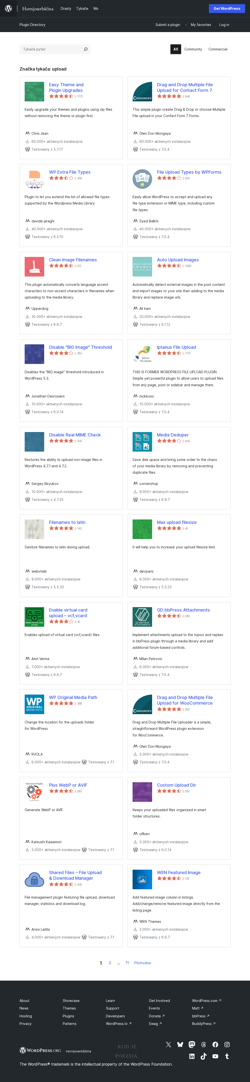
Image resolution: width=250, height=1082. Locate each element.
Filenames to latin (67, 522)
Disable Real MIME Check (75, 434)
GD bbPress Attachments (183, 610)
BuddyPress (204, 1024)
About (24, 1000)
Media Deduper (173, 434)
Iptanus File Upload (176, 347)
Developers (115, 1016)
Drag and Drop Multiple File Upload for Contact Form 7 (185, 87)
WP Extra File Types (70, 172)
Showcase (71, 1000)
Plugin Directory (32, 25)
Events (154, 1008)
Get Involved (159, 1000)
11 (127, 962)
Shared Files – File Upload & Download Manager (75, 875)
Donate (157, 1016)
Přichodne (142, 963)
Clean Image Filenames (73, 259)
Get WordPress (227, 8)
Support (112, 1008)
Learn (110, 1000)
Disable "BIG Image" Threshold (80, 347)
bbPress (201, 1016)
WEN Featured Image (179, 872)
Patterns (69, 1024)
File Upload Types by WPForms (189, 172)
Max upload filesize (177, 522)
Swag (155, 1024)
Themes (69, 1008)
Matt (198, 1008)
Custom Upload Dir (176, 785)
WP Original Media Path (73, 697)
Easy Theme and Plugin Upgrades (66, 87)
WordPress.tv (119, 1024)
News (24, 1008)
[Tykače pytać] (86, 49)
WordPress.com (207, 1000)
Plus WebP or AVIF (68, 785)
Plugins (68, 1016)
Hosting (26, 1016)
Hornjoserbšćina (78, 1051)
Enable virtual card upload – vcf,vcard (68, 612)
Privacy (25, 1024)
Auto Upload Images (178, 259)
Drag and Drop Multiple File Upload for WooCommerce (185, 700)
